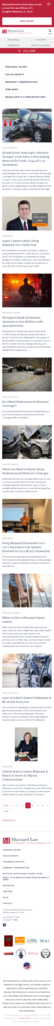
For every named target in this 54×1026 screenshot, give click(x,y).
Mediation (8, 886)
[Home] (17, 32)
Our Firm (7, 891)
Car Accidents (40, 39)
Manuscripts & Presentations (25, 97)
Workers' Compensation (40, 45)
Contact (7, 903)
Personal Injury (13, 39)
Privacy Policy (25, 1018)
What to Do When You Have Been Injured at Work (26, 878)
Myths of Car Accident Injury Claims (23, 874)
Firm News (11, 89)
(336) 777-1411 (14, 917)
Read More (27, 21)
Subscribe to (9, 820)
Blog (5, 897)
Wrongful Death (14, 45)
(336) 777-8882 (12, 920)
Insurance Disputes (14, 862)
